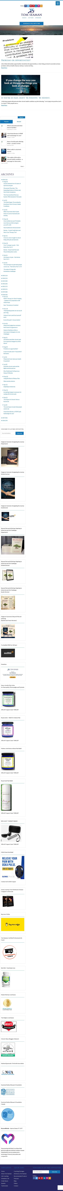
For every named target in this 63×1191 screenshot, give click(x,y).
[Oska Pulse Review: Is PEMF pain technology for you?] (3, 137)
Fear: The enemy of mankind (11, 305)
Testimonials (4, 1185)
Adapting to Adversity (9, 386)
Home (3, 1171)
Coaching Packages (19, 1171)
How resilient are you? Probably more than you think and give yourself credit (12, 223)
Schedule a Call (5, 1178)
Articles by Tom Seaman (20, 1173)
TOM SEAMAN (31, 15)
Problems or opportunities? (16, 60)
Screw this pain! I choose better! (12, 320)
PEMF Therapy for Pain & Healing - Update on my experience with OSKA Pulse (12, 300)
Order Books (4, 1181)
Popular (6, 121)
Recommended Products (20, 1176)
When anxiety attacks (9, 381)
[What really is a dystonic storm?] (3, 153)
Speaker (3, 1183)
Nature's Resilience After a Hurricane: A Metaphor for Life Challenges (12, 332)
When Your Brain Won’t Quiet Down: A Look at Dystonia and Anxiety (11, 213)
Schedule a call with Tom (31, 23)
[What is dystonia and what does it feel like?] (3, 129)
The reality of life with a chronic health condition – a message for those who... (15, 159)
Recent (19, 121)
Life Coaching (4, 1176)
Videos (16, 1183)
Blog (15, 1181)
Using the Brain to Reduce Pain (12, 378)
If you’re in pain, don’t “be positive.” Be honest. (25, 98)
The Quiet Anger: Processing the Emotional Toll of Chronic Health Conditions (12, 204)
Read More (4, 67)
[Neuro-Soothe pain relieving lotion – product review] (3, 145)
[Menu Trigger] (58, 3)
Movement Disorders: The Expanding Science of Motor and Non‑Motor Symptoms (12, 190)
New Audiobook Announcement (12, 227)
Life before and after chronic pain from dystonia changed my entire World (12, 341)
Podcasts (16, 1178)
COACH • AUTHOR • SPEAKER (31, 17)
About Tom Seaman (6, 1173)
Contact (16, 1185)
